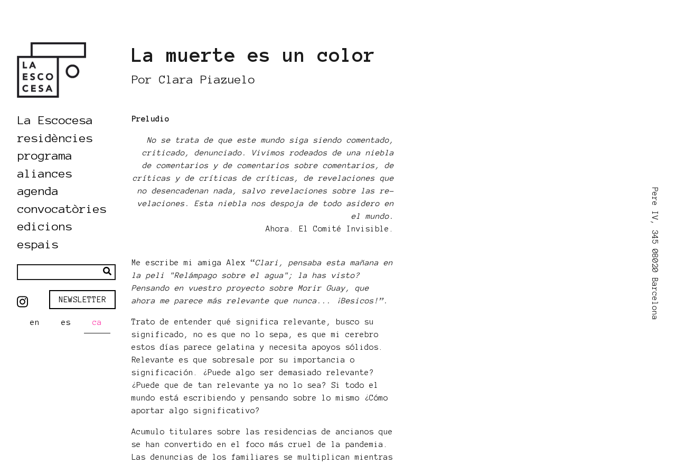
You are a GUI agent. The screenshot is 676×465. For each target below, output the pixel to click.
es (66, 322)
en (35, 322)
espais (38, 244)
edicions (44, 226)
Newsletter (82, 299)
